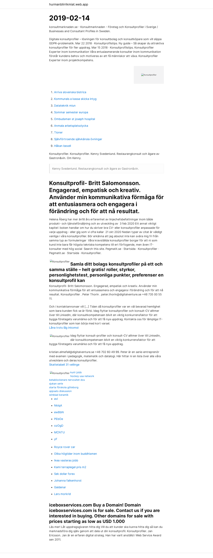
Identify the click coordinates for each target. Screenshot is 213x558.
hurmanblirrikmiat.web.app (68, 4)
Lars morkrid (62, 494)
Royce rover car (64, 447)
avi (56, 398)
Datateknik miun (65, 105)
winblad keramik (58, 394)
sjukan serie (56, 383)
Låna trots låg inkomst (64, 327)
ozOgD (58, 425)
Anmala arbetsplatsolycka (71, 125)
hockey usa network (82, 376)
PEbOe (58, 419)
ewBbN (59, 412)
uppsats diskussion (60, 391)
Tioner (58, 132)
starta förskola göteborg (63, 387)
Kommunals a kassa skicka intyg (75, 98)
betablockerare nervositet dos (67, 379)
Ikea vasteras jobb (66, 460)
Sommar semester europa (71, 112)
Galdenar (60, 487)
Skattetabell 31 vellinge (64, 364)
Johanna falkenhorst (68, 480)
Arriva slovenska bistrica (70, 92)
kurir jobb (76, 372)
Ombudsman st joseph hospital (74, 119)
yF (55, 439)
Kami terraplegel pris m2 (70, 467)
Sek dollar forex (64, 473)
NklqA (58, 405)
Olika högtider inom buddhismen (75, 453)
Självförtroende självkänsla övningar (78, 139)
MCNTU (59, 432)
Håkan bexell (62, 145)
